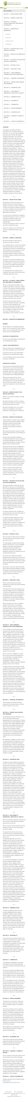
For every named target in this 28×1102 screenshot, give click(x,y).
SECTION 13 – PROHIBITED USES (12, 87)
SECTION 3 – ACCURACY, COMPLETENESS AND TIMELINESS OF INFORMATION (13, 23)
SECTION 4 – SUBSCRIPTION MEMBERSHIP (11, 29)
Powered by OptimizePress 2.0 (14, 1096)
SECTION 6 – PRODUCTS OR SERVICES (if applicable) (14, 54)
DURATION (8, 37)
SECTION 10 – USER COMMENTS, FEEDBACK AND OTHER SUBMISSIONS (13, 73)
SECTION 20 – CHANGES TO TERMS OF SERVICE (14, 116)
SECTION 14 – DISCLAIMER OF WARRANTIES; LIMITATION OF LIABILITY (14, 92)
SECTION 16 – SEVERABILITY (11, 100)
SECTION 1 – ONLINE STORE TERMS (13, 14)
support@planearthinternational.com (11, 1082)
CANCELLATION (9, 41)
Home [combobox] (5, 8)
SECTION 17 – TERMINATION (11, 104)
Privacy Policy (8, 1092)
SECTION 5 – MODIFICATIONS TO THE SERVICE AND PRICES (13, 49)
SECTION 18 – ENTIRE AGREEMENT (13, 108)
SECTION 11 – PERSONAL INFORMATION (14, 78)
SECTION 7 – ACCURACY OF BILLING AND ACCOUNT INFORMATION (14, 60)
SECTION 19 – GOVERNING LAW (12, 112)
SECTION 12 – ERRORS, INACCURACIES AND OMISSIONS (14, 82)
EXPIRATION (8, 44)
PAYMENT (7, 34)
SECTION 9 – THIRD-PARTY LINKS (12, 69)
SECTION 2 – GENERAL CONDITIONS (13, 18)
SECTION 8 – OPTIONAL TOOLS (12, 65)
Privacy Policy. (15, 705)
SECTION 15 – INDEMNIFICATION (12, 96)
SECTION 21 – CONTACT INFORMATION (14, 121)
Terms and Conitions (18, 1092)
